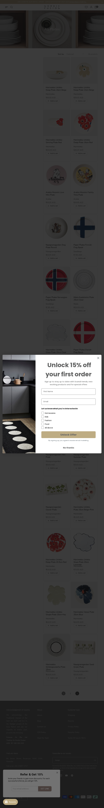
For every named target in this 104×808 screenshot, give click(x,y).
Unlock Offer (68, 434)
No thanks (68, 447)
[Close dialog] (98, 358)
